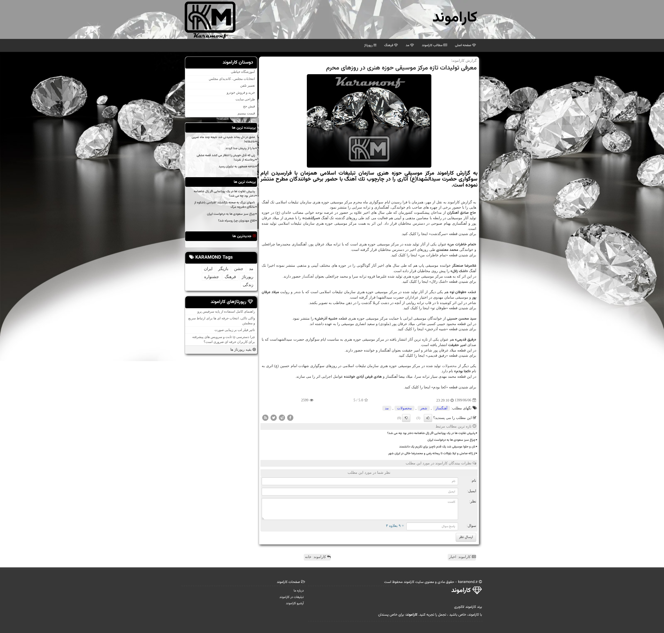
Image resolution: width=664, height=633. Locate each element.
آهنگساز (308, 276)
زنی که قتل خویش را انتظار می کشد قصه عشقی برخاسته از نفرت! (226, 157)
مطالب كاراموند (432, 45)
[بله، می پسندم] (428, 418)
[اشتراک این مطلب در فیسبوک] (290, 417)
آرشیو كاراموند (295, 603)
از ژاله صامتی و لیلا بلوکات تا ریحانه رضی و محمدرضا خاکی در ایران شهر (431, 453)
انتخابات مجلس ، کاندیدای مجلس (232, 79)
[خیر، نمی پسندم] (406, 418)
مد (408, 45)
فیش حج (249, 106)
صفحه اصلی (463, 45)
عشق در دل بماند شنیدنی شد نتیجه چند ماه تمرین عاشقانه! (223, 139)
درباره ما (299, 590)
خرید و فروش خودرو (241, 92)
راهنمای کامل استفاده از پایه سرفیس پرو (226, 311)
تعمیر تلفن (247, 86)
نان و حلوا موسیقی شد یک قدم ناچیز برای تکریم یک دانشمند (437, 446)
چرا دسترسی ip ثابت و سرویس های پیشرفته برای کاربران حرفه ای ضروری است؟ (223, 339)
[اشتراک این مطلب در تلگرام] (282, 417)
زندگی (248, 285)
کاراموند (454, 18)
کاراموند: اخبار (460, 557)
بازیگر (223, 269)
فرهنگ (389, 45)
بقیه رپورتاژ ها (241, 350)
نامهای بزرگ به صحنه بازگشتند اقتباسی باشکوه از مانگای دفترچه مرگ (224, 205)
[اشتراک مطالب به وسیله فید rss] (265, 417)
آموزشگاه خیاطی (243, 72)
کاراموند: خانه (316, 557)
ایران (208, 269)
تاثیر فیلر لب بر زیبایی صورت (235, 330)
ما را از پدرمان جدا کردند (240, 148)
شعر (297, 292)
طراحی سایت (245, 99)
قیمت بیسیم (246, 113)
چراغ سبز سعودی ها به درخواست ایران (451, 440)
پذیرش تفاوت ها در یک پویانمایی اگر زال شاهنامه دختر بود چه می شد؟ (431, 433)
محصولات (449, 366)
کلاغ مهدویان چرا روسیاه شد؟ (236, 220)
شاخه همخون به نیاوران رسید (237, 166)
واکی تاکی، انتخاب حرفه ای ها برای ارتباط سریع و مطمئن (221, 320)
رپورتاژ (369, 45)
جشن (238, 269)
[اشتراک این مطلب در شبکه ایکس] (273, 417)
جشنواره (211, 277)
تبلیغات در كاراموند (291, 597)
